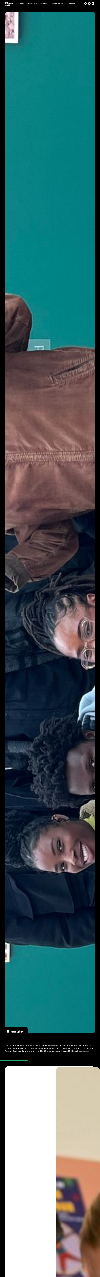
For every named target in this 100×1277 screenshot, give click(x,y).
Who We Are (32, 3)
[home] (9, 3)
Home (22, 3)
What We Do (44, 3)
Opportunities (57, 3)
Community (70, 3)
